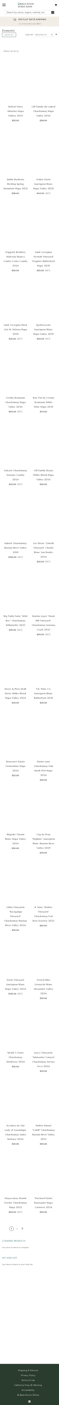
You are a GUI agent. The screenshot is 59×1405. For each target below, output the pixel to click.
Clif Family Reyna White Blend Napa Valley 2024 (43, 475)
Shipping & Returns (28, 1370)
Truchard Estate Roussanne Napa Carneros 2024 (43, 1203)
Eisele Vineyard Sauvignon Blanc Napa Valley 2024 (15, 984)
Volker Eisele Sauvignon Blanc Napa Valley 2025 (43, 184)
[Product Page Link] (15, 83)
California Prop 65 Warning (28, 1385)
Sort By (29, 35)
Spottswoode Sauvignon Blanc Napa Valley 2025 (43, 329)
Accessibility (28, 1390)
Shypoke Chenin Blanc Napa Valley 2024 (15, 839)
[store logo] (29, 6)
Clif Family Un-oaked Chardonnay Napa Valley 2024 (43, 111)
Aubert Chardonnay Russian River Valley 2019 (15, 548)
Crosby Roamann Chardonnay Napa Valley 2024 (15, 402)
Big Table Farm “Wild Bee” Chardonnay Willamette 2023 (15, 620)
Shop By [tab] (9, 34)
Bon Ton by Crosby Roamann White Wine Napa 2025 (43, 402)
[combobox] (30, 12)
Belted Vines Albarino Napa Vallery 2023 (15, 111)
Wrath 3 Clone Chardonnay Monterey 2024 (15, 1057)
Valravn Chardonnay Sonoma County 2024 (15, 475)
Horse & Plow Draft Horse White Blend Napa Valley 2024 (15, 693)
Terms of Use (28, 1380)
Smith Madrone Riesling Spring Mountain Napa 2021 (15, 184)
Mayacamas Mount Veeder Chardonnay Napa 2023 (15, 1203)
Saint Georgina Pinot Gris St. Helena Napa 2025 (15, 329)
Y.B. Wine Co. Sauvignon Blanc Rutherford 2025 (43, 693)
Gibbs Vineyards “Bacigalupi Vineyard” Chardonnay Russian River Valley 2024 (15, 916)
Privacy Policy (28, 1375)
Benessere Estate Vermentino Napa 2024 (16, 766)
